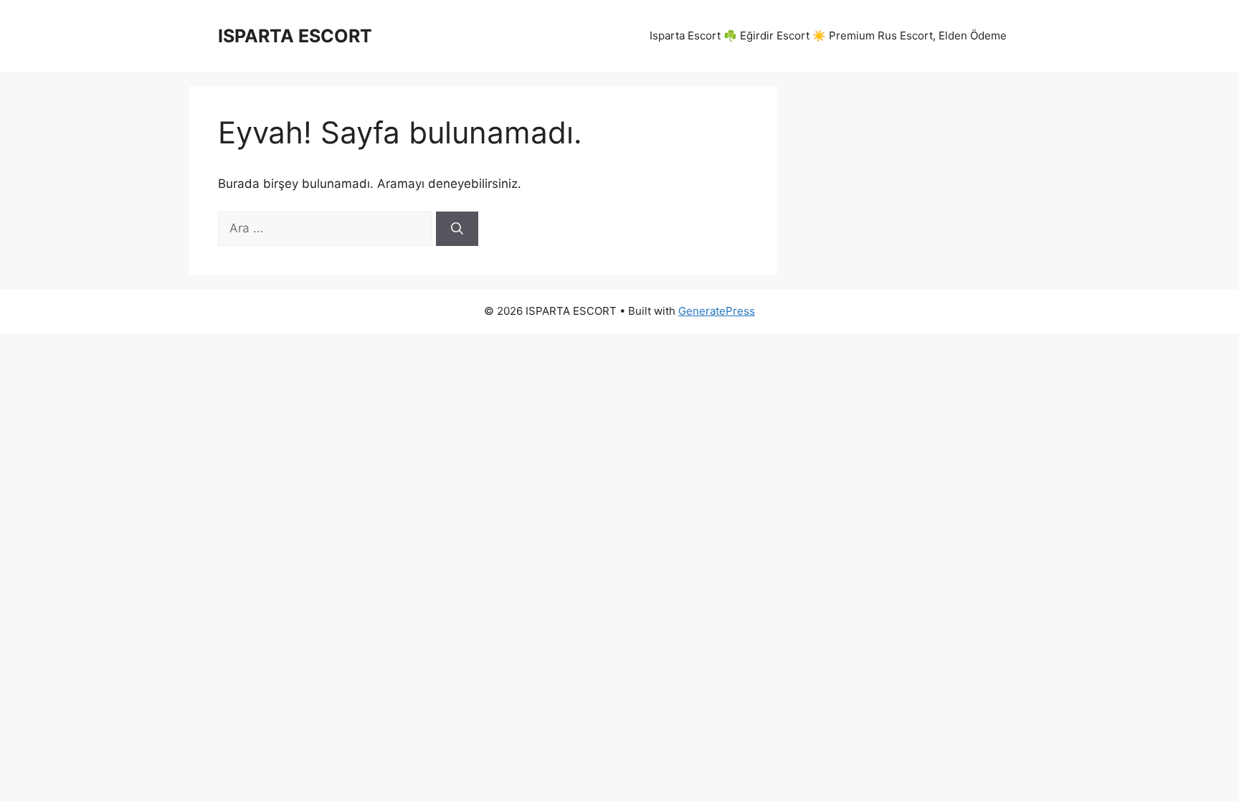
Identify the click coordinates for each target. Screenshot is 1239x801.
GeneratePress (716, 311)
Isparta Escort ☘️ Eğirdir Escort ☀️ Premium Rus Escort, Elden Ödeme (828, 35)
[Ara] (457, 229)
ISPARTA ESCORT (295, 36)
